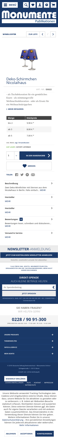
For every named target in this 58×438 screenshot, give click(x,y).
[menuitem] (10, 5)
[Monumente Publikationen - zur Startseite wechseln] (29, 17)
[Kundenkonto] (40, 5)
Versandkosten (12, 268)
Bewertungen (11, 219)
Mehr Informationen (29, 425)
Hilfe (29, 383)
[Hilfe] (46, 5)
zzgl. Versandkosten (22, 143)
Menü (12, 4)
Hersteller (9, 197)
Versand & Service (13, 233)
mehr (42, 190)
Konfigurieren (44, 433)
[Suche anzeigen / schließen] (26, 5)
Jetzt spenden (29, 293)
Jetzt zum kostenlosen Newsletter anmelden (29, 255)
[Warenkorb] (53, 5)
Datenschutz (30, 385)
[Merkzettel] (33, 5)
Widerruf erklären (15, 378)
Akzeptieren (26, 433)
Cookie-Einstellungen (14, 383)
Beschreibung (11, 183)
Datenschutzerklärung (12, 420)
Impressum (48, 383)
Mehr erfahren (16, 109)
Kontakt (37, 383)
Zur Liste (33, 34)
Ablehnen (11, 433)
